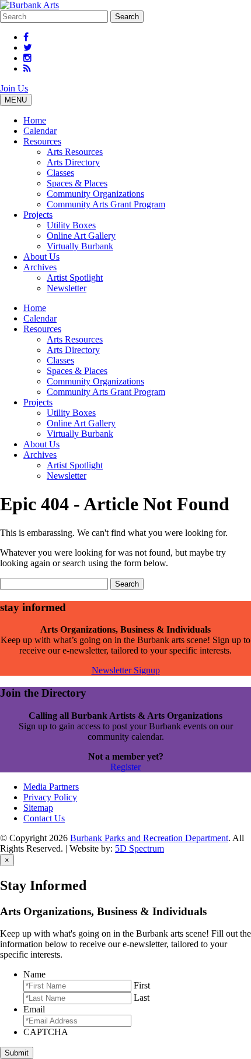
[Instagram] (27, 58)
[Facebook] (26, 37)
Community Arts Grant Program (106, 204)
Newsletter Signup (126, 670)
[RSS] (27, 68)
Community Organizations (95, 194)
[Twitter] (27, 47)
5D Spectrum (139, 848)
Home (34, 120)
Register (125, 767)
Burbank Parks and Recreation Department (149, 838)
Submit (17, 1053)
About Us (41, 257)
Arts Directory (73, 162)
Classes (60, 173)
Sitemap (38, 808)
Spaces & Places (77, 183)
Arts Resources (75, 152)
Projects (38, 215)
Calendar (40, 131)
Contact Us (44, 818)
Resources (42, 141)
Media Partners (51, 787)
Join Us (14, 88)
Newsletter (66, 288)
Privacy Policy (50, 797)
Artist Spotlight (75, 278)
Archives (40, 267)
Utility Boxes (71, 225)
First (142, 985)
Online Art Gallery (81, 236)
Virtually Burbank (80, 246)
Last (141, 997)
